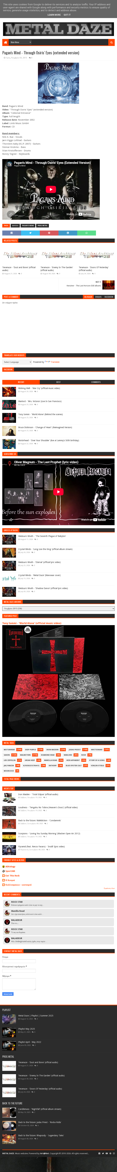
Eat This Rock (12, 875)
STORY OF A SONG (97, 760)
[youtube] (106, 1153)
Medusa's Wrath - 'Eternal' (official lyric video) (39, 562)
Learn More (54, 15)
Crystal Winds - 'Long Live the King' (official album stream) (45, 549)
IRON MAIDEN (52, 750)
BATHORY (53, 766)
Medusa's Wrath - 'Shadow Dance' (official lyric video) (43, 588)
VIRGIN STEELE (97, 766)
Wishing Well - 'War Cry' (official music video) (39, 388)
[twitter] (103, 1153)
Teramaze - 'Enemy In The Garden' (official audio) (57, 269)
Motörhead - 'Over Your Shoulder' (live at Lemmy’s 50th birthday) (48, 440)
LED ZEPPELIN (10, 760)
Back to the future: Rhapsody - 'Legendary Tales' (41, 1135)
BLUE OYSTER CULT (74, 766)
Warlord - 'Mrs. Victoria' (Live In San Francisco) (40, 401)
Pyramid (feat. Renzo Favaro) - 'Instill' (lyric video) (41, 846)
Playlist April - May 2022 (29, 1042)
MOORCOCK (9, 771)
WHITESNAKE (96, 750)
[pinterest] (110, 1153)
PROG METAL (42, 225)
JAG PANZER (9, 766)
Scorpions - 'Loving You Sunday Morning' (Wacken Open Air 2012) (49, 833)
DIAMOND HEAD (48, 755)
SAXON (7, 755)
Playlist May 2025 (26, 1029)
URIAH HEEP (30, 760)
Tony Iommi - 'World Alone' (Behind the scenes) (40, 414)
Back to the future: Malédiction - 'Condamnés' (39, 820)
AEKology (10, 866)
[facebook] (99, 1153)
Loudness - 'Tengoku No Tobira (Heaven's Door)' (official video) (48, 807)
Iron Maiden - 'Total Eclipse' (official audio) (38, 794)
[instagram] (113, 1153)
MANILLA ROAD (50, 760)
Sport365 (10, 871)
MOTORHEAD (9, 750)
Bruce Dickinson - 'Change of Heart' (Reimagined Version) (45, 427)
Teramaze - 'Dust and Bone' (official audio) (18, 269)
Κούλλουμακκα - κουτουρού (18, 885)
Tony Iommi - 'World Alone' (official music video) (31, 623)
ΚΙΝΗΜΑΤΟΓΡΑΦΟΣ (31, 766)
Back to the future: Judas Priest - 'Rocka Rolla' (39, 1122)
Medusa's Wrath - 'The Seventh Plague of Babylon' (42, 536)
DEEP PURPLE (30, 750)
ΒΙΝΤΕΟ (15, 225)
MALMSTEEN (25, 755)
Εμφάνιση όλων (109, 888)
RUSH (83, 755)
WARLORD (68, 755)
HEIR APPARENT (73, 760)
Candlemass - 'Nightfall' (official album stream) (39, 1109)
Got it (67, 15)
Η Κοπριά (10, 880)
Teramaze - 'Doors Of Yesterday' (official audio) (94, 269)
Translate (55, 362)
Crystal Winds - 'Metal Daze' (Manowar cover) (39, 575)
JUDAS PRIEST (75, 750)
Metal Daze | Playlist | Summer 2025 (35, 1015)
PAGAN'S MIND (28, 225)
